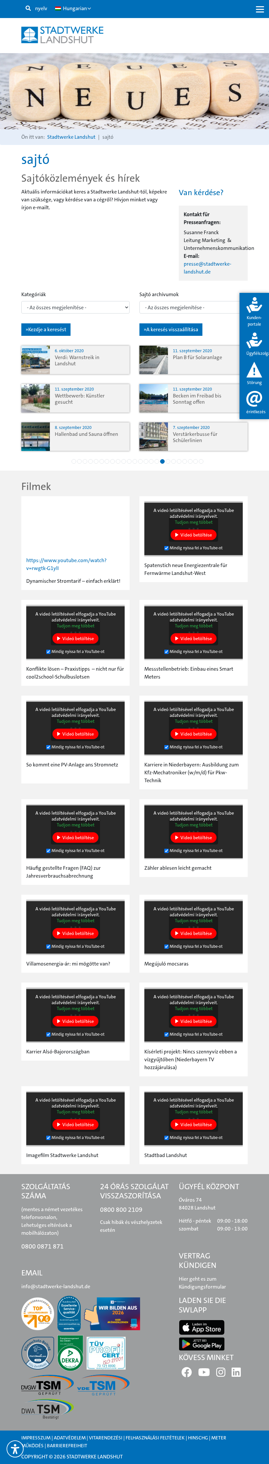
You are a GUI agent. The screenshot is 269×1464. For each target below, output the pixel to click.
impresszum (36, 1437)
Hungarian (74, 8)
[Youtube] (204, 1374)
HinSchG (198, 1437)
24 (201, 461)
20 (179, 461)
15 (151, 461)
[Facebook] (187, 1374)
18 (168, 461)
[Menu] (260, 9)
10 (123, 461)
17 (162, 461)
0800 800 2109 (121, 1209)
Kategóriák (33, 294)
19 (173, 461)
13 (140, 461)
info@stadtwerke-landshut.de (55, 1286)
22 (190, 461)
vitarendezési (105, 1437)
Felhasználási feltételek (156, 1437)
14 (146, 461)
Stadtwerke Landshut (71, 136)
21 (184, 461)
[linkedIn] (236, 1374)
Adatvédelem (70, 1437)
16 (157, 461)
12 (135, 461)
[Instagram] (221, 1374)
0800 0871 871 (42, 1246)
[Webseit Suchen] (28, 8)
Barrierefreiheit (67, 1445)
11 (129, 461)
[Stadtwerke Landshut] (62, 35)
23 (195, 461)
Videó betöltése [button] (196, 535)
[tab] (254, 312)
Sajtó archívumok (159, 294)
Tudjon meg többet (194, 522)
